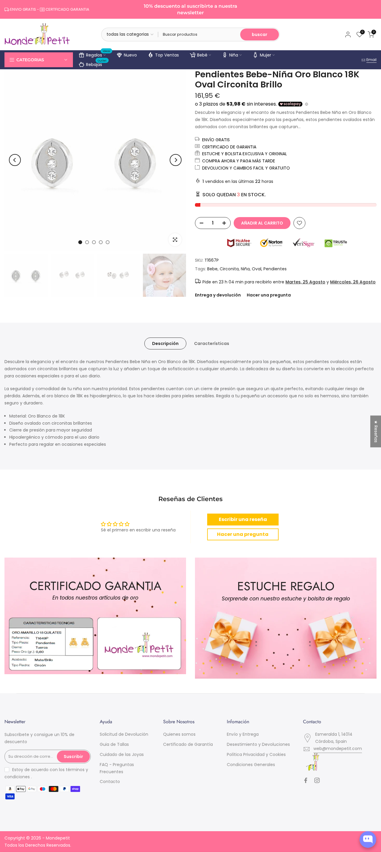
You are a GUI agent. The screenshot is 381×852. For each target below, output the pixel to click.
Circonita (229, 269)
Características (211, 343)
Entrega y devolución (218, 295)
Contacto (110, 781)
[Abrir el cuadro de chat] (368, 839)
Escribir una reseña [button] (243, 519)
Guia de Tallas (114, 744)
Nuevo (130, 55)
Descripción (165, 343)
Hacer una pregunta (269, 295)
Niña (233, 55)
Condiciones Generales (251, 765)
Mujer (265, 55)
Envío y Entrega (243, 734)
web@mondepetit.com (337, 748)
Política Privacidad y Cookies (256, 754)
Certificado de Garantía (188, 744)
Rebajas (96, 64)
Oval (256, 269)
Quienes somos (179, 734)
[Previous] (15, 160)
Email (371, 59)
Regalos (98, 54)
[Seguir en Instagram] (317, 780)
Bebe (212, 269)
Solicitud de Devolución (124, 734)
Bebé (202, 55)
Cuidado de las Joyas (122, 754)
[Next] (176, 160)
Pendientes (275, 269)
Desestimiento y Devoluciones (258, 744)
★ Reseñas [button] (376, 431)
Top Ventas (167, 55)
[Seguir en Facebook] (305, 780)
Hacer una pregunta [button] (242, 534)
